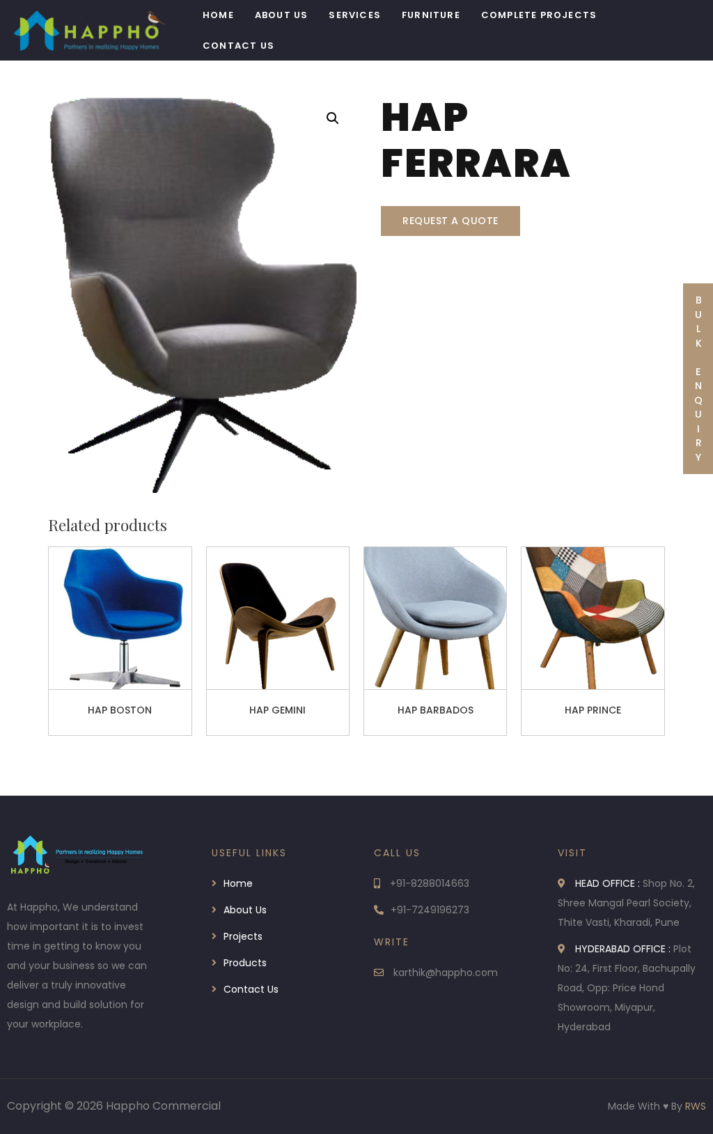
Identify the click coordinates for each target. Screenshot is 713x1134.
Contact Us (238, 45)
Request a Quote (450, 221)
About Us (281, 15)
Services (355, 15)
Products (245, 963)
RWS (695, 1106)
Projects (243, 936)
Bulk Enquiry (698, 378)
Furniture (431, 15)
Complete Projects (539, 15)
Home (218, 15)
